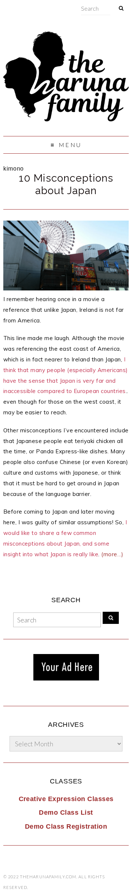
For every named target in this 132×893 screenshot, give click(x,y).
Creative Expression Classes (66, 799)
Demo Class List (66, 812)
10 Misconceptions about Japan (66, 184)
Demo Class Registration (66, 826)
